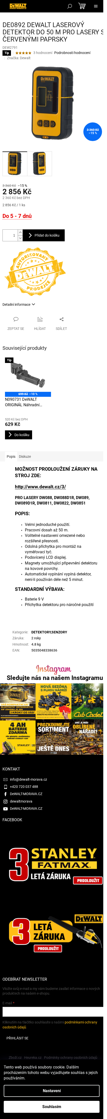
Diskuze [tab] (25, 456)
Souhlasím (51, 1106)
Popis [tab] (11, 456)
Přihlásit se (17, 1038)
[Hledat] (70, 6)
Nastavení (52, 1090)
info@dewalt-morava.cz (28, 779)
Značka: (19, 58)
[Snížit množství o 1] (20, 238)
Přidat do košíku (47, 235)
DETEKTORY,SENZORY (49, 632)
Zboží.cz (15, 1058)
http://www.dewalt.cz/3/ (40, 487)
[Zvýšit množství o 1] (20, 232)
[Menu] (96, 6)
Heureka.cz (33, 1058)
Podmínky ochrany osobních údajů (70, 1058)
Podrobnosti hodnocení (72, 53)
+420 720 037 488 (24, 787)
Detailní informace (16, 304)
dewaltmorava (21, 801)
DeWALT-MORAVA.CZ (26, 794)
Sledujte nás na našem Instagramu (55, 678)
